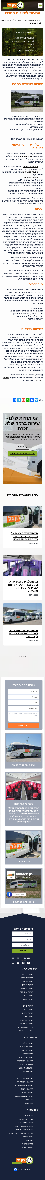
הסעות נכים (28, 1009)
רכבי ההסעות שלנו (23, 804)
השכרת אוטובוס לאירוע (24, 1082)
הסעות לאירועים (30, 172)
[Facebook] (32, 400)
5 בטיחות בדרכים (26, 50)
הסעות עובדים (31, 177)
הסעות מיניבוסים (26, 1024)
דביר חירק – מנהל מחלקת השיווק (21, 1133)
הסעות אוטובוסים (26, 1020)
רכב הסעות (29, 1103)
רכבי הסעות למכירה (25, 1027)
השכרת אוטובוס (27, 1089)
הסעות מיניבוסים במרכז (24, 1096)
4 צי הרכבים (29, 47)
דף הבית (38, 20)
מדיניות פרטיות (27, 1144)
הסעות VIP (29, 1016)
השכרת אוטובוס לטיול (25, 1061)
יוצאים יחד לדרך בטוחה (23, 765)
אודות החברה (28, 1137)
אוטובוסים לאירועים (26, 1068)
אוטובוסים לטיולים (26, 1064)
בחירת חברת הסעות (25, 1119)
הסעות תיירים (28, 1006)
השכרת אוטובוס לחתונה (24, 1085)
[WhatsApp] (28, 400)
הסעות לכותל (28, 1054)
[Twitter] (36, 400)
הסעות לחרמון (27, 1050)
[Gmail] (23, 400)
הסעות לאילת (28, 1043)
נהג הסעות (29, 1099)
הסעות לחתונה (27, 981)
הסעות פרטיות (27, 1013)
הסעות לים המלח (26, 1047)
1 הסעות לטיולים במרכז (24, 38)
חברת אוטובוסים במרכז (24, 1126)
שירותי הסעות (27, 20)
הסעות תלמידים (30, 166)
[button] (40, 5)
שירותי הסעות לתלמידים (24, 1130)
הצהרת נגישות (27, 1147)
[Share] (14, 400)
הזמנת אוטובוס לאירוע (25, 1078)
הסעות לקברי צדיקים (25, 1057)
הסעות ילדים (28, 996)
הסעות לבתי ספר (26, 992)
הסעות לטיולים (14, 20)
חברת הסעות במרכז (25, 1123)
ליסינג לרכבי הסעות (25, 1031)
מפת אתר (29, 1140)
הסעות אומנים (27, 999)
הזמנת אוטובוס (27, 1071)
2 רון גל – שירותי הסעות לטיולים (20, 41)
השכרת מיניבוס (27, 1092)
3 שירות (31, 44)
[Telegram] (19, 400)
